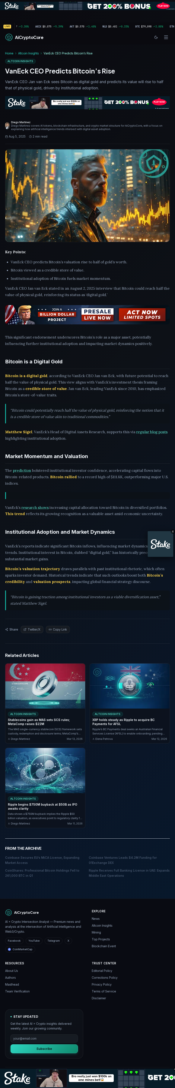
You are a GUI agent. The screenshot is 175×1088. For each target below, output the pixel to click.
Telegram (53, 940)
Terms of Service (104, 991)
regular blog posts (152, 432)
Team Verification (17, 991)
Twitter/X (34, 629)
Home (9, 53)
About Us (11, 971)
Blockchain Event (104, 946)
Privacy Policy (102, 984)
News (96, 918)
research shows (35, 507)
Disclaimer (99, 998)
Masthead (12, 984)
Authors (10, 977)
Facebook (14, 940)
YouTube (34, 940)
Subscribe (44, 1049)
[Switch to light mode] (156, 37)
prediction (22, 470)
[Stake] (160, 544)
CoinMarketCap (22, 949)
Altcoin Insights (28, 53)
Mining (96, 932)
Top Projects (101, 939)
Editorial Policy (102, 971)
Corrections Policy (105, 977)
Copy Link (60, 629)
